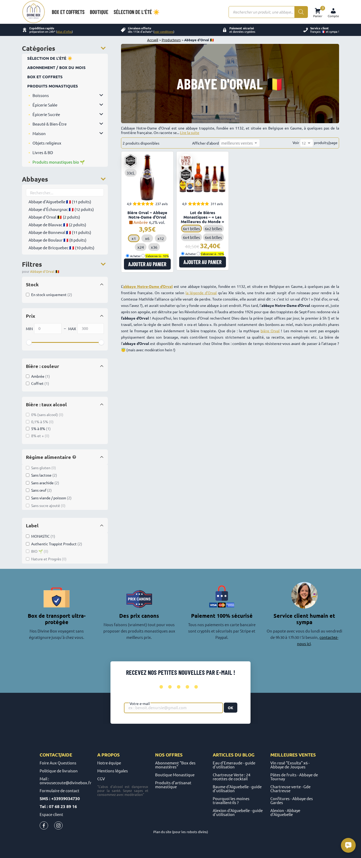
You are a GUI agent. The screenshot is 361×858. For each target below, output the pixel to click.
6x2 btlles (213, 228)
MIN (29, 328)
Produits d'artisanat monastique (173, 784)
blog (248, 755)
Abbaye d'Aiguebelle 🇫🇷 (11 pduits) (60, 201)
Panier (317, 12)
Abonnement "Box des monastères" (175, 764)
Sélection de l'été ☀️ (49, 58)
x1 (134, 238)
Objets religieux (47, 142)
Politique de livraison (59, 770)
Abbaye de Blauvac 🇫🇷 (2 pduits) (57, 224)
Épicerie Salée (45, 104)
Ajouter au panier (147, 264)
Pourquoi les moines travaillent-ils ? (231, 800)
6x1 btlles (191, 228)
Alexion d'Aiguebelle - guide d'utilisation (238, 812)
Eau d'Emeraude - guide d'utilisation (234, 764)
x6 (147, 238)
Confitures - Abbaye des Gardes (291, 800)
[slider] (28, 342)
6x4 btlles (191, 237)
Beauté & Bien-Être (50, 123)
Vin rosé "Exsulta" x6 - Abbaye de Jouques (289, 764)
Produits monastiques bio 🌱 (59, 161)
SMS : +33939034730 (60, 798)
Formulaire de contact (59, 790)
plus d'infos (64, 31)
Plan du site (162, 831)
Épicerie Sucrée (46, 114)
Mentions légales (112, 770)
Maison (39, 133)
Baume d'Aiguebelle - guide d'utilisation (237, 788)
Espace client (51, 814)
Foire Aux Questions (58, 762)
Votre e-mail (139, 703)
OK (230, 707)
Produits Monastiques (52, 86)
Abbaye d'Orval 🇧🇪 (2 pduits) (54, 216)
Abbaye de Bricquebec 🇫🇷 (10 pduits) (61, 247)
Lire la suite (189, 132)
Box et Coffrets (45, 76)
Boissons (41, 95)
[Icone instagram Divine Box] (58, 826)
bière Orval (270, 330)
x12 (161, 238)
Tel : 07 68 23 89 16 (58, 806)
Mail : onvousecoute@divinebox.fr (65, 780)
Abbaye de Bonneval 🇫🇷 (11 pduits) (60, 232)
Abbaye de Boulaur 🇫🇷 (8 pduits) (57, 239)
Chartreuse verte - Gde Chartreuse (290, 788)
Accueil (152, 40)
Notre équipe (109, 762)
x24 (140, 247)
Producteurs (171, 40)
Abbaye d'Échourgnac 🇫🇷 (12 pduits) (61, 209)
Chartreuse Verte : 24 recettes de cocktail (231, 776)
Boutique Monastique (175, 774)
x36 (154, 247)
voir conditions (163, 31)
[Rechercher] (301, 12)
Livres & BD (43, 152)
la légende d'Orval (201, 292)
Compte (333, 16)
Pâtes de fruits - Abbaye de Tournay (294, 776)
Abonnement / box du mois (56, 67)
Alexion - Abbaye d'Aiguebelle (285, 812)
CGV (101, 778)
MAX (72, 328)
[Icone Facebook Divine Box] (44, 826)
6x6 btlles (213, 237)
